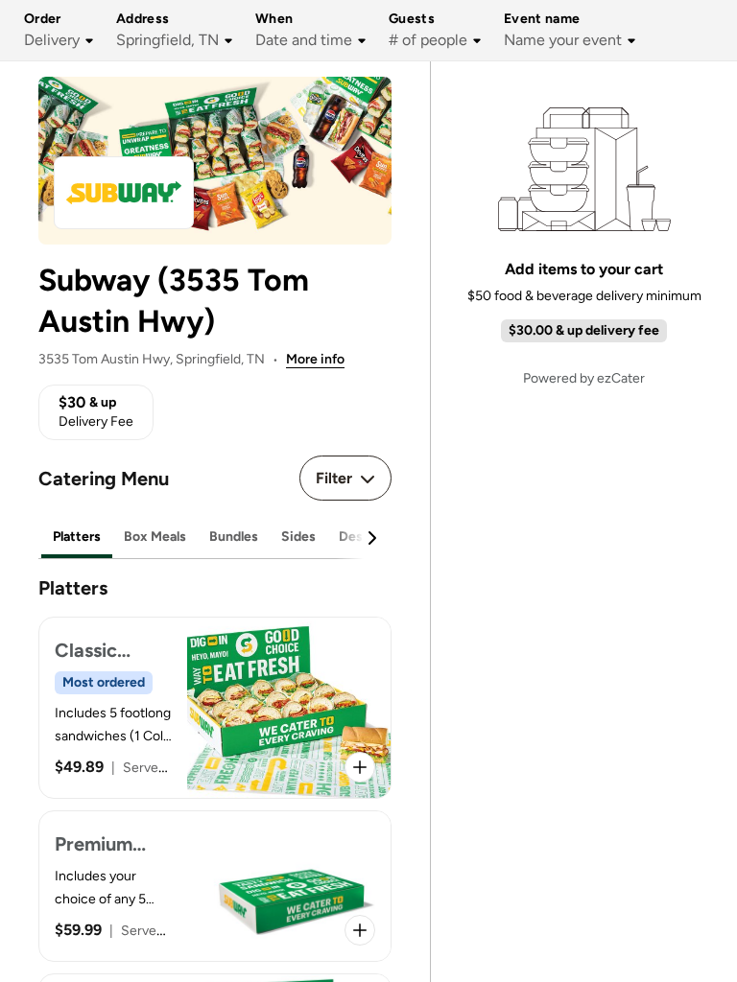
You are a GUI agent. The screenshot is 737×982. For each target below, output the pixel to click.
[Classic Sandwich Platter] (215, 708)
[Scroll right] (371, 538)
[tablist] (215, 537)
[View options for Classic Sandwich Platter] (360, 767)
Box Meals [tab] (155, 536)
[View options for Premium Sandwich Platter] (360, 930)
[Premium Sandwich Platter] (215, 886)
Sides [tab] (298, 536)
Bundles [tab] (233, 536)
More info (315, 359)
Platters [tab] (77, 536)
